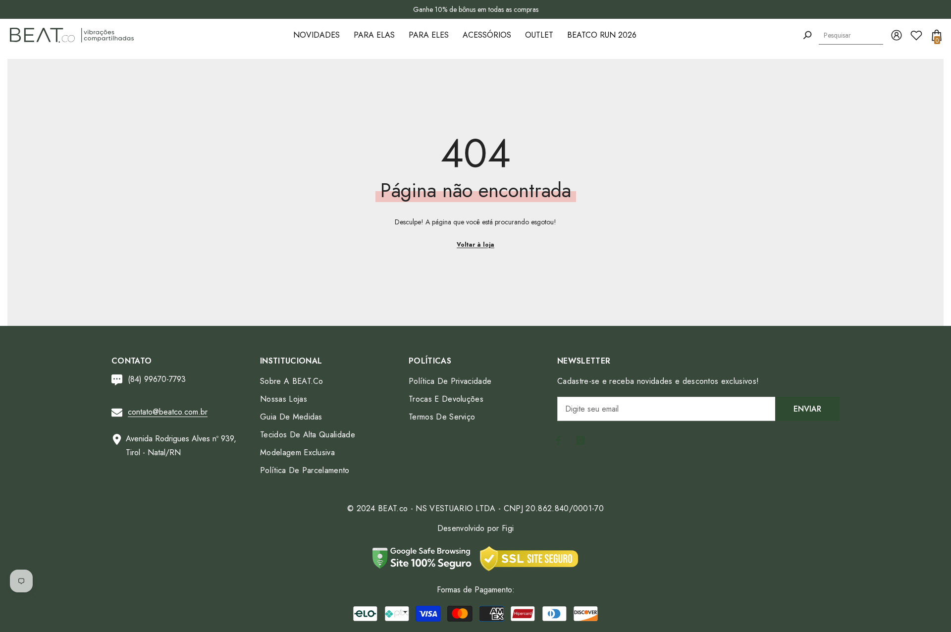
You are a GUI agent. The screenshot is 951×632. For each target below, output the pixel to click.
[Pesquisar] (807, 35)
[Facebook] (558, 440)
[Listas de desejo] (916, 35)
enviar (807, 409)
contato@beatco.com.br (168, 412)
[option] (475, 9)
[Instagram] (580, 440)
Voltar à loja (475, 244)
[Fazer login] (896, 35)
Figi (508, 528)
